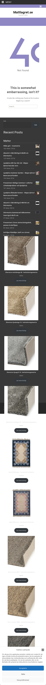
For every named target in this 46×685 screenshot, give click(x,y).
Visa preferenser (23, 680)
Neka (23, 674)
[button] (43, 650)
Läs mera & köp (21, 281)
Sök (4, 121)
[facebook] (40, 7)
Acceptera (23, 668)
